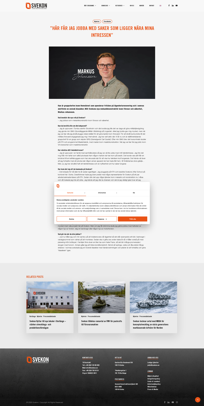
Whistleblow (151, 387)
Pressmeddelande (49, 317)
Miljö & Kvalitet (153, 376)
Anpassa (101, 219)
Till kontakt (86, 363)
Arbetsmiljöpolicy (153, 384)
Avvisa (71, 219)
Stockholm (107, 22)
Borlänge (33, 317)
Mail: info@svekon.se (90, 368)
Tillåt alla (132, 219)
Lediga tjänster (153, 363)
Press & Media (152, 389)
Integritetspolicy (153, 379)
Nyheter (97, 22)
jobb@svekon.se (153, 365)
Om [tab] (134, 193)
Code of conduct (153, 382)
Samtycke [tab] (70, 193)
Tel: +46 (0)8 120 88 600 (90, 365)
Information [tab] (102, 193)
